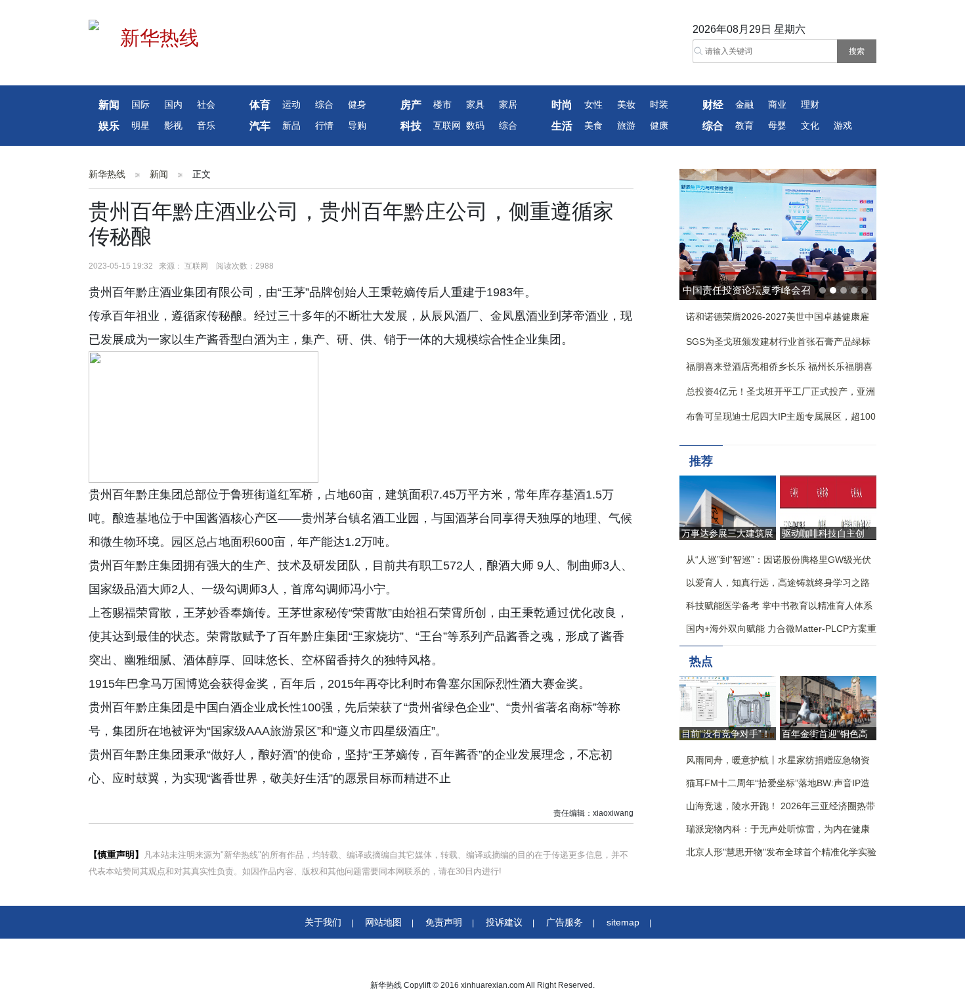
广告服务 (564, 922)
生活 (561, 125)
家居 (508, 105)
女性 (593, 105)
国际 (140, 105)
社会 (206, 105)
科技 (410, 125)
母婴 (777, 126)
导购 (357, 126)
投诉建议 (504, 922)
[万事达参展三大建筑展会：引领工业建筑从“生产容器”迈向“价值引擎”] (727, 506)
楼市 (442, 105)
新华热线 (107, 174)
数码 (475, 126)
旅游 (626, 126)
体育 (259, 104)
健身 (357, 105)
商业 (777, 105)
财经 (712, 104)
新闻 (108, 104)
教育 (744, 126)
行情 (324, 126)
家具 (475, 105)
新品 (291, 126)
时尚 (561, 104)
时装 (659, 105)
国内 (173, 105)
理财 (810, 105)
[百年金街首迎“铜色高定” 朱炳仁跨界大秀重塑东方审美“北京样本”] (828, 707)
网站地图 (383, 922)
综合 (324, 105)
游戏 (843, 126)
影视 (173, 126)
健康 (659, 126)
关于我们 (323, 922)
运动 (291, 105)
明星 (140, 126)
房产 (410, 104)
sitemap (623, 922)
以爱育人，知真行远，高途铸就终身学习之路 (778, 582)
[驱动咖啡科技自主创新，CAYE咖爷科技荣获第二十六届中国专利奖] (828, 506)
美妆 (626, 105)
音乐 (206, 126)
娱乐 (108, 125)
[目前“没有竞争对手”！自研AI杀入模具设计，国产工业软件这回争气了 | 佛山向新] (727, 707)
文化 (810, 126)
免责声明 (443, 922)
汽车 (259, 125)
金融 (744, 105)
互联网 (447, 126)
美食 (593, 126)
